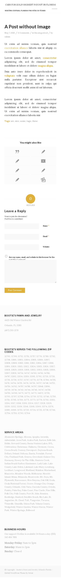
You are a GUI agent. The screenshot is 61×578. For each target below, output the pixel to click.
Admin (7, 37)
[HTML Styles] (43, 151)
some (22, 121)
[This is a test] (43, 170)
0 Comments (23, 33)
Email (46, 236)
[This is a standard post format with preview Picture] (17, 161)
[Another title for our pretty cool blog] (43, 161)
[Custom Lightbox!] (17, 179)
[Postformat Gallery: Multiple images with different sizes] (43, 179)
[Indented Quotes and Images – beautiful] (17, 170)
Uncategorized (41, 33)
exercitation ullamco (16, 47)
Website (46, 247)
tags (29, 121)
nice (17, 121)
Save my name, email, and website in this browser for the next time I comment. (32, 258)
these (35, 121)
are (12, 121)
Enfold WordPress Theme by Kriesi (19, 573)
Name (46, 226)
